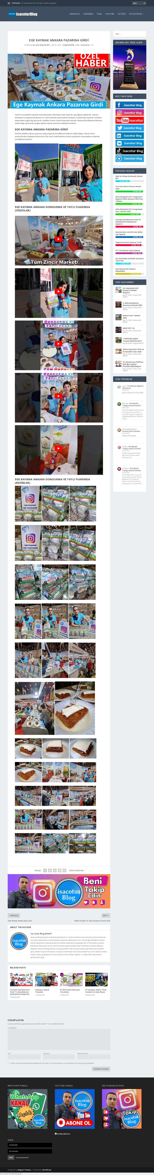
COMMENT (12, 1028)
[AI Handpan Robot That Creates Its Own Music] (96, 979)
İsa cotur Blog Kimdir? (41, 45)
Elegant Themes (24, 1170)
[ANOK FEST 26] (119, 330)
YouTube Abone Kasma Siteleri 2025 (128, 187)
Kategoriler (135, 14)
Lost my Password (22, 1158)
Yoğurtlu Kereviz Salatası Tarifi (129, 242)
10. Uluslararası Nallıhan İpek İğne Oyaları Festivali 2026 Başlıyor (133, 364)
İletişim (122, 14)
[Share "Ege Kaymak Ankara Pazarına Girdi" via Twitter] (50, 870)
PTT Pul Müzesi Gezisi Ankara (128, 250)
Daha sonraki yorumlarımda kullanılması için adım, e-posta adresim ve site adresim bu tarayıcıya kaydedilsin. (52, 1063)
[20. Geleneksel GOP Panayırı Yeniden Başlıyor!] (119, 290)
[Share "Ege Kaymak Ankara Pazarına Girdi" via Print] (64, 870)
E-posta (47, 1053)
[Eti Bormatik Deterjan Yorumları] (71, 979)
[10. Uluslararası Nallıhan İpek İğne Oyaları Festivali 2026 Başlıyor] (119, 364)
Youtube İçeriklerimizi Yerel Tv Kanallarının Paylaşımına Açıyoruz (20, 992)
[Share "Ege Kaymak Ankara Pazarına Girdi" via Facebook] (45, 870)
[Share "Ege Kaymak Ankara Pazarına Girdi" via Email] (59, 870)
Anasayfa (75, 14)
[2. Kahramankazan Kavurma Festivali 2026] (119, 305)
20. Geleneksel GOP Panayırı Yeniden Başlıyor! (38, 3)
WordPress (46, 1170)
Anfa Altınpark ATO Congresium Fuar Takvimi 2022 (129, 210)
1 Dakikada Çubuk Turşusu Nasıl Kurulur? (132, 339)
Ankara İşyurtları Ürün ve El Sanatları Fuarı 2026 (133, 350)
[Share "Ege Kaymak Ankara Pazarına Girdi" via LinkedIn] (54, 870)
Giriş (11, 1158)
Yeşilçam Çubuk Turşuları (42, 991)
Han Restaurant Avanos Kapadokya (125, 270)
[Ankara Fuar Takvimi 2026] (119, 317)
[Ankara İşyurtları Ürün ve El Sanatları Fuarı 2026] (119, 351)
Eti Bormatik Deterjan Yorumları (70, 991)
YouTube (109, 14)
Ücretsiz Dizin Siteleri (131, 431)
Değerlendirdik (68, 45)
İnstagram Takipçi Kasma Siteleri (131, 404)
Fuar (99, 14)
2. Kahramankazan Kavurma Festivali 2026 (132, 304)
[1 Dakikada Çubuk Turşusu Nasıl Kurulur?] (119, 340)
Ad (9, 1053)
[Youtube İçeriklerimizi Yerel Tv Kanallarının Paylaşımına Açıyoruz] (21, 979)
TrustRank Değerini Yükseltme (132, 387)
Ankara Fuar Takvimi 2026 (131, 316)
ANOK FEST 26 (128, 328)
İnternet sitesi (82, 1053)
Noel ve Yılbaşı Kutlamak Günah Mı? (129, 177)
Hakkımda (88, 14)
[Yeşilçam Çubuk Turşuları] (46, 979)
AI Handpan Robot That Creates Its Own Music (96, 991)
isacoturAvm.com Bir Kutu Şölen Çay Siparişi (129, 233)
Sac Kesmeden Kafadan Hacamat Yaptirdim (130, 259)
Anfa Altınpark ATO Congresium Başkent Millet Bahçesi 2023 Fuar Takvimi (129, 199)
